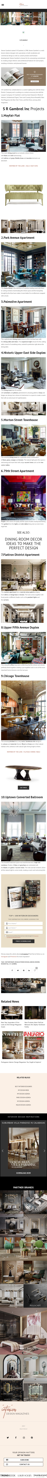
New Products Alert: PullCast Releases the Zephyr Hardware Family (35, 1024)
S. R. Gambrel (13, 964)
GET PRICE (23, 787)
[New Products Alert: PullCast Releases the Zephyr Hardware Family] (35, 1012)
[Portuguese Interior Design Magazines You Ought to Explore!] (23, 1045)
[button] (44, 1150)
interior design (24, 962)
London (32, 962)
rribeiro (30, 21)
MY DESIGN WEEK (23, 1090)
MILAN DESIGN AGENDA (23, 1105)
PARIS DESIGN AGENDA (23, 1097)
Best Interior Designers (23, 13)
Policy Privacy (23, 1429)
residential (5, 964)
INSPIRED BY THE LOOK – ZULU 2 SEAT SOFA (23, 166)
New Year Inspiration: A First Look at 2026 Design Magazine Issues (11, 1024)
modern (37, 962)
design (17, 962)
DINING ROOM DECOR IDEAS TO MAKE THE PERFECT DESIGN (23, 543)
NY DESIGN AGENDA (23, 1101)
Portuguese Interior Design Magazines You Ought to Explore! (21, 1062)
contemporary (9, 962)
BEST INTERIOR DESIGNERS (23, 1086)
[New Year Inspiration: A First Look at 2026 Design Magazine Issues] (11, 1012)
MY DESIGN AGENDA (23, 1094)
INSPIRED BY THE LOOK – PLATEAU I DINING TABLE (23, 752)
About (23, 1426)
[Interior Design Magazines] (23, 5)
